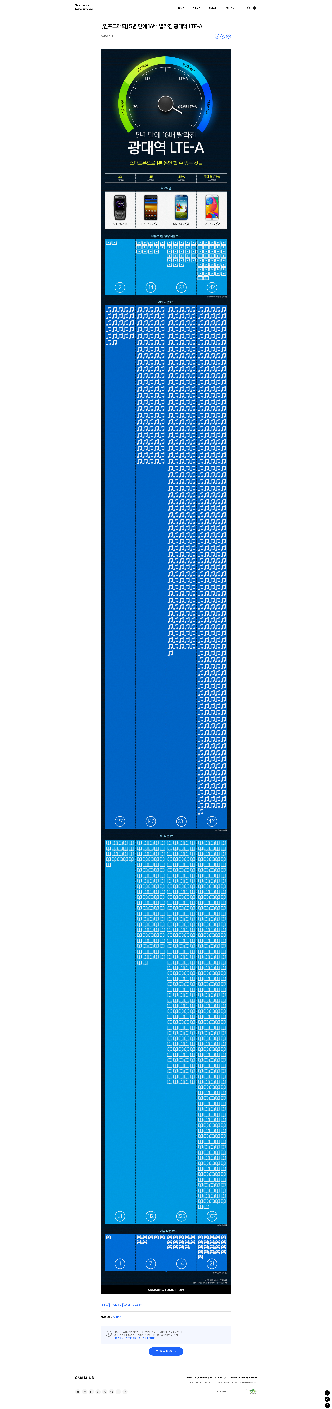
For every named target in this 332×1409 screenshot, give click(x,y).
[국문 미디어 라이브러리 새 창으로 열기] (111, 1391)
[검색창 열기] (248, 8)
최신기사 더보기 (164, 1351)
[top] (327, 1405)
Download (217, 36)
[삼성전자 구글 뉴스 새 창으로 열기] (125, 1391)
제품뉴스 (196, 8)
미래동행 (213, 8)
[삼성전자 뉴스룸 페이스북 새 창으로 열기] (91, 1391)
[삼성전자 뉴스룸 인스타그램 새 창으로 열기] (84, 1391)
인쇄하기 (228, 36)
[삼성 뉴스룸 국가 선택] (254, 8)
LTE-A (105, 1305)
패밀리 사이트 (221, 1392)
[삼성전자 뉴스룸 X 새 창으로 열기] (98, 1391)
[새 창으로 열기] (253, 1391)
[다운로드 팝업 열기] (327, 1393)
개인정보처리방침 (221, 1378)
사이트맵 (189, 1378)
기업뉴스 (180, 8)
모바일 (127, 1305)
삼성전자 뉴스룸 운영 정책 (203, 1378)
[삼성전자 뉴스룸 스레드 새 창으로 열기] (104, 1391)
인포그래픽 (137, 1305)
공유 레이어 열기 (222, 36)
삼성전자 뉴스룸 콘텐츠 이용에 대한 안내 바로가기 (134, 1338)
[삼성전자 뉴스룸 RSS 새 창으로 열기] (118, 1391)
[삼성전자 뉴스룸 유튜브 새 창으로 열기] (77, 1391)
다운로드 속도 (116, 1305)
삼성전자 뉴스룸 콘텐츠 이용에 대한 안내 (243, 1378)
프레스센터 (229, 8)
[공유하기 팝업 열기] (327, 1399)
